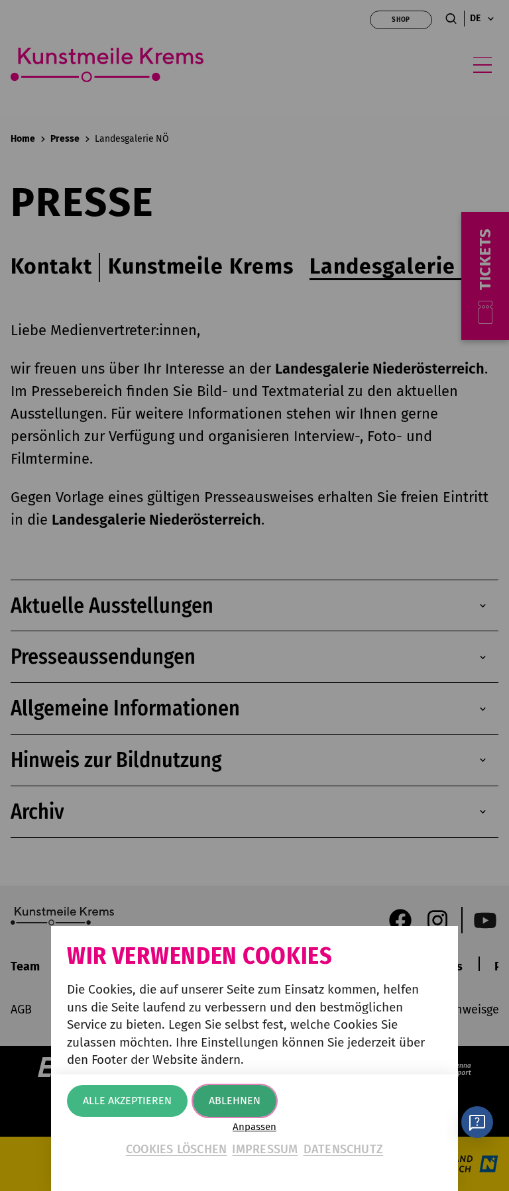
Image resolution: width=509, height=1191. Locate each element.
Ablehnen (234, 1100)
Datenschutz (344, 1149)
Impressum (265, 1149)
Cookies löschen (176, 1149)
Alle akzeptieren (127, 1100)
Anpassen (254, 1127)
